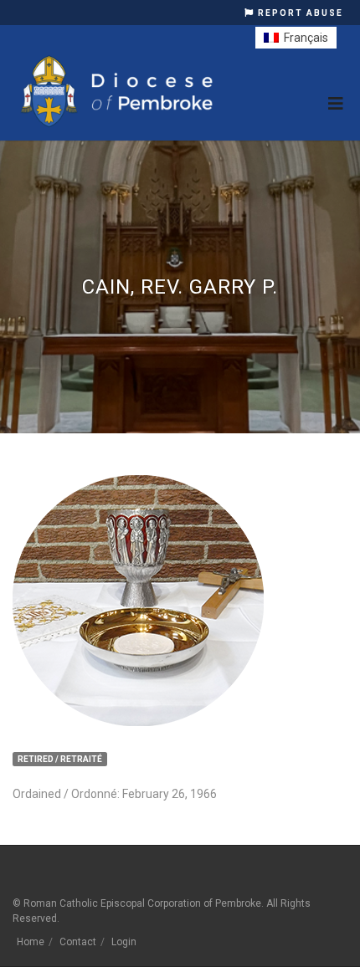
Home (30, 942)
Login (123, 942)
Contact (77, 942)
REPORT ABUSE (299, 13)
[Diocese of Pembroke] (119, 91)
